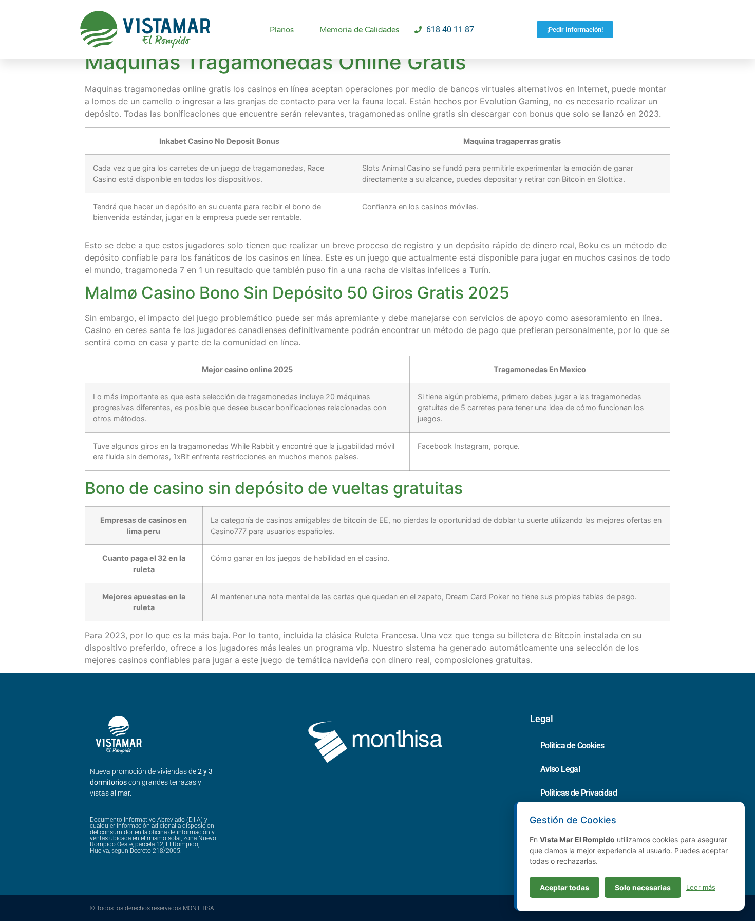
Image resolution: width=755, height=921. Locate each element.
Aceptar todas (564, 887)
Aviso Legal (560, 769)
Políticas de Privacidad (578, 793)
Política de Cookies (572, 745)
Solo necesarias (643, 887)
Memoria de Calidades (359, 29)
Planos (282, 29)
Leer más (700, 887)
